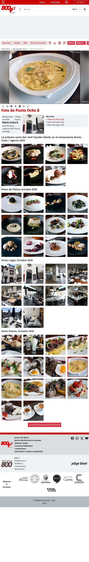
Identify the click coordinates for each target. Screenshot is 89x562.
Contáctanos (20, 449)
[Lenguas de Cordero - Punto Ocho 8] (33, 203)
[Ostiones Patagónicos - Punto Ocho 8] (55, 203)
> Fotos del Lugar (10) (55, 125)
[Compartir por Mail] (7, 106)
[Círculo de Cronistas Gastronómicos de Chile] (34, 478)
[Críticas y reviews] (60, 43)
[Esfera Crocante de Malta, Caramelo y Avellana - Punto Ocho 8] (11, 247)
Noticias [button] (17, 43)
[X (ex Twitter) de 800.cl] (81, 438)
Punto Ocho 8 (5, 49)
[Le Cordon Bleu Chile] (45, 478)
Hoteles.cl (18, 463)
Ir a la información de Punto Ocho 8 (44, 425)
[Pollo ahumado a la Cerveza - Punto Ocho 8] (33, 154)
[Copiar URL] (28, 106)
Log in (44, 503)
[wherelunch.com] (51, 490)
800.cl (16, 458)
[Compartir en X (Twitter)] (15, 106)
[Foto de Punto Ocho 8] (11, 176)
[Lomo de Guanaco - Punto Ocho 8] (78, 225)
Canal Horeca (20, 466)
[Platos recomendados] (55, 43)
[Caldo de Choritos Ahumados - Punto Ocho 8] (78, 203)
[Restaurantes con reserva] (64, 43)
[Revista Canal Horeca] (23, 478)
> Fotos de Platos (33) (55, 122)
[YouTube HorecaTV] (86, 438)
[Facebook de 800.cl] (72, 438)
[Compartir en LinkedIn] (19, 106)
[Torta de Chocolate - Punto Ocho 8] (55, 247)
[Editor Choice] (50, 43)
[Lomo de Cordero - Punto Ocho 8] (55, 225)
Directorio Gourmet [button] (38, 43)
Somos (42, 2)
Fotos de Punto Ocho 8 (20, 49)
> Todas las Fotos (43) (55, 119)
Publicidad (55, 2)
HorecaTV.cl (19, 469)
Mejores (80, 43)
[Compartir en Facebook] (11, 106)
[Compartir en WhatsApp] (23, 106)
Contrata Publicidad (23, 446)
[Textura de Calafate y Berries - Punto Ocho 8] (33, 247)
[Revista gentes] (68, 478)
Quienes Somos (21, 443)
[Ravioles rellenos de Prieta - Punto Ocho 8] (78, 154)
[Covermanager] (79, 478)
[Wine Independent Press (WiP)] (57, 478)
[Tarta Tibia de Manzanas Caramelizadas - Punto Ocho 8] (78, 247)
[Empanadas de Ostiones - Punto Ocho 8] (11, 154)
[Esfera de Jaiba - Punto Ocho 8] (11, 203)
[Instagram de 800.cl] (77, 438)
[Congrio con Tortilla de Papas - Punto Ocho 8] (55, 154)
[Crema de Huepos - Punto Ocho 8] (11, 225)
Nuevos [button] (71, 43)
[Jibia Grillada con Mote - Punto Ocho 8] (33, 225)
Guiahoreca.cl (20, 461)
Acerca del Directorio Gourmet (27, 440)
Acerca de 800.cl (21, 438)
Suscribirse (80, 2)
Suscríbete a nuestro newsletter (28, 451)
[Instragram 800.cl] (66, 2)
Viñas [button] (26, 43)
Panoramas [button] (6, 43)
